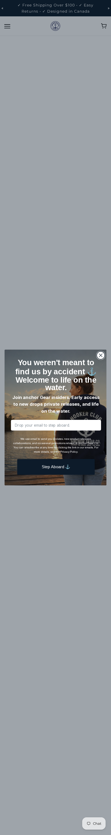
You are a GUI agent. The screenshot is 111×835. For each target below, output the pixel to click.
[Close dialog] (101, 355)
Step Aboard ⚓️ (56, 466)
